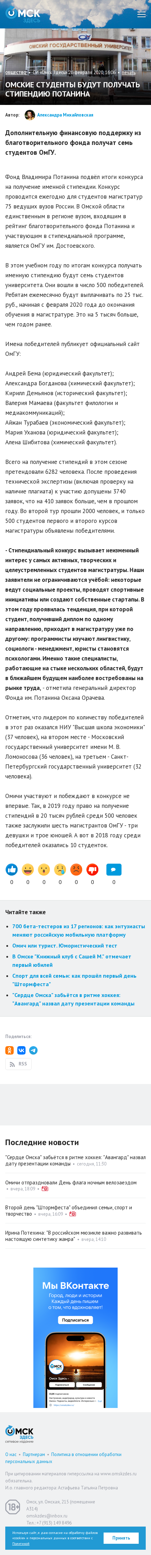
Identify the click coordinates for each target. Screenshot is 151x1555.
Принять (121, 1538)
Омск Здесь (22, 14)
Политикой (20, 1543)
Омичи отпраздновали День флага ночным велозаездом (71, 1182)
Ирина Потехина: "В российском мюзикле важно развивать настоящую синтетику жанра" (73, 1235)
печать (129, 72)
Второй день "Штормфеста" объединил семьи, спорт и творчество (68, 1210)
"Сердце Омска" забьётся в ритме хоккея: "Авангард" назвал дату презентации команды (75, 1160)
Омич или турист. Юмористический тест (64, 945)
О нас (11, 1454)
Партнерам (34, 1454)
